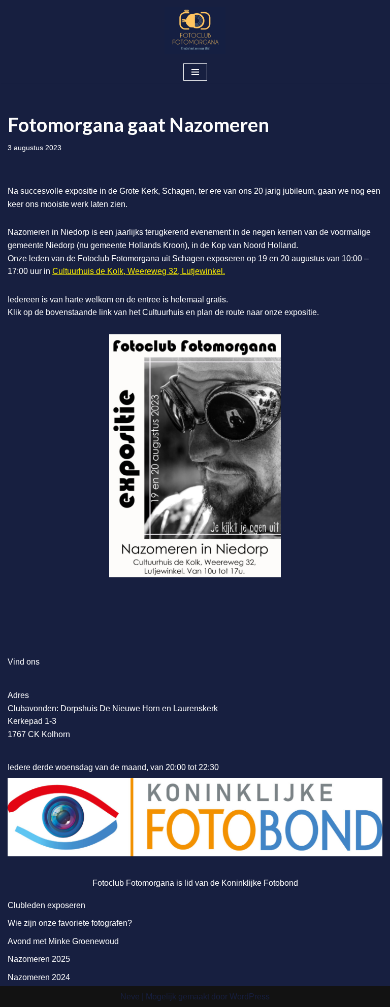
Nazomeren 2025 (39, 959)
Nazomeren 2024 (39, 977)
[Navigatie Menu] (195, 72)
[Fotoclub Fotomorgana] (195, 30)
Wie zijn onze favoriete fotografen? (70, 923)
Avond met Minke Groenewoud (63, 941)
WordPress (250, 996)
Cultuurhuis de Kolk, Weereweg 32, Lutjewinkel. (138, 271)
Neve (130, 996)
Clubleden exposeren (46, 905)
